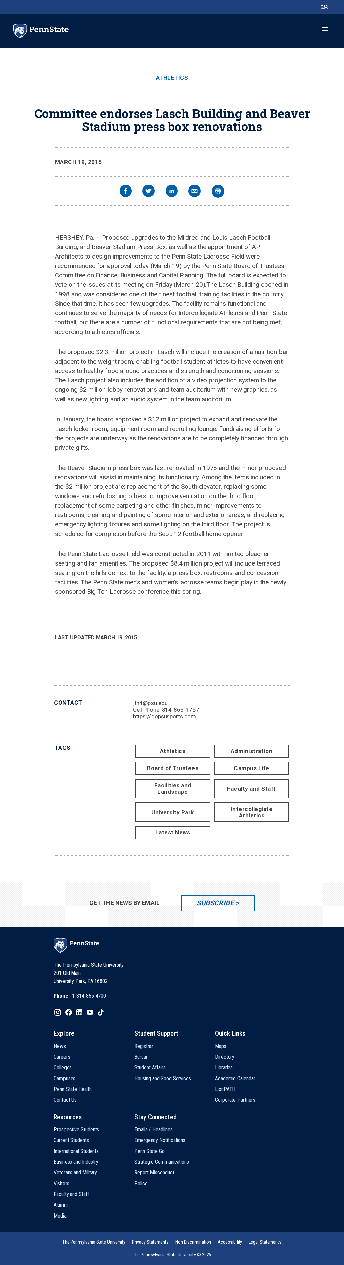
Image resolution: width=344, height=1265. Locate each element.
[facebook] (126, 192)
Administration (251, 751)
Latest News (172, 832)
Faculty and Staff (251, 788)
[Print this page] (218, 191)
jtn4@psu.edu (150, 702)
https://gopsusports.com (164, 716)
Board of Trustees (173, 768)
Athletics (172, 78)
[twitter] (148, 192)
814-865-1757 (180, 709)
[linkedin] (172, 192)
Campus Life (251, 768)
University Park (172, 812)
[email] (194, 192)
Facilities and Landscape (172, 788)
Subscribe (215, 903)
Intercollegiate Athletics (252, 812)
